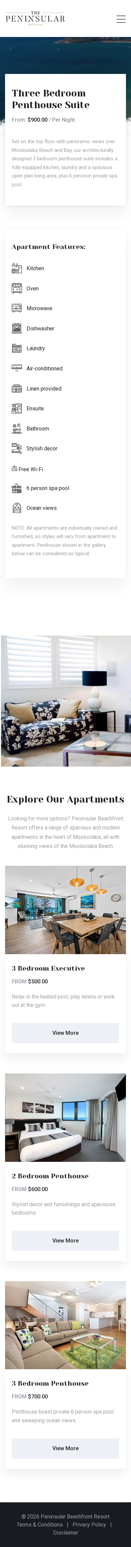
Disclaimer (65, 1533)
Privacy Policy (89, 1524)
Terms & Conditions (40, 1524)
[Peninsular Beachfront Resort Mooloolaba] (35, 18)
